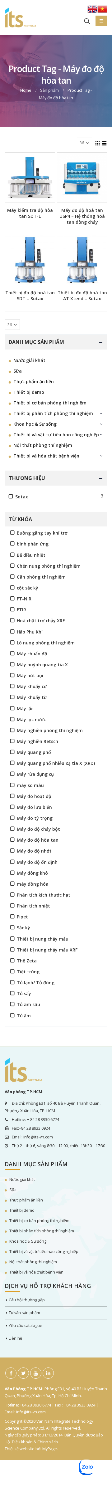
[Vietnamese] (102, 11)
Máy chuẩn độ (32, 654)
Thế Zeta (27, 961)
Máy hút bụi (30, 675)
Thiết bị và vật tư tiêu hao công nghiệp (56, 435)
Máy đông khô (32, 873)
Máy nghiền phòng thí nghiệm (50, 730)
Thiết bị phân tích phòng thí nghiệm (53, 413)
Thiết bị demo (28, 392)
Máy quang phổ (34, 752)
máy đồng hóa (33, 884)
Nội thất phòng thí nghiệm (42, 445)
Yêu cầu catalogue (25, 1325)
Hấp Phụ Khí (30, 632)
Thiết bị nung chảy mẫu (42, 939)
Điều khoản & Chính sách (35, 1442)
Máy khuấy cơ (32, 686)
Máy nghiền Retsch (37, 741)
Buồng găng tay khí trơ (42, 533)
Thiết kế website (20, 1448)
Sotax (21, 497)
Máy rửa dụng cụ (35, 774)
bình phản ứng (33, 544)
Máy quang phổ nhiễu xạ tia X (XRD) (56, 763)
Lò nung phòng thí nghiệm (46, 643)
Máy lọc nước (31, 719)
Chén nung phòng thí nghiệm (49, 566)
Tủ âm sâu (28, 1004)
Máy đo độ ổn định (37, 862)
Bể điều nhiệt (31, 555)
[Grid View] (97, 142)
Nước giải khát (29, 360)
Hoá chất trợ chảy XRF (41, 621)
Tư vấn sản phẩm (24, 1312)
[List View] (104, 142)
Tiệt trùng (28, 972)
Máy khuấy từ (32, 697)
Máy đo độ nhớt (34, 851)
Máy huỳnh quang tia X (42, 665)
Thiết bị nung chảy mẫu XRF (47, 950)
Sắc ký (23, 928)
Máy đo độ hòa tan (37, 840)
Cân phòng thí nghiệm (41, 577)
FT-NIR (24, 599)
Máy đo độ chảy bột (38, 829)
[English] (92, 11)
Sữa (17, 371)
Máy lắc (25, 709)
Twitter (23, 1373)
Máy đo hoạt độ (34, 796)
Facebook (10, 1373)
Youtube (35, 1373)
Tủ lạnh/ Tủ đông (35, 983)
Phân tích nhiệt (33, 906)
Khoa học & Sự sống (35, 424)
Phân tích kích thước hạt (43, 895)
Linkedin (48, 1373)
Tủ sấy (24, 993)
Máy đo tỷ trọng (35, 818)
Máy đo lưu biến (34, 807)
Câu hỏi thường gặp (27, 1300)
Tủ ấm (24, 1016)
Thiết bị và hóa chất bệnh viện (46, 456)
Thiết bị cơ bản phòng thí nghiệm (49, 403)
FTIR (21, 610)
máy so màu (30, 785)
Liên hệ (15, 1338)
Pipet (22, 917)
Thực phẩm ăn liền (33, 381)
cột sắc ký (27, 588)
